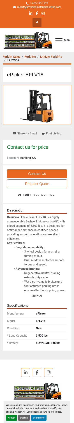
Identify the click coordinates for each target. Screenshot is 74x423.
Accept (11, 417)
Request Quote (37, 184)
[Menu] (59, 40)
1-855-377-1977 (39, 3)
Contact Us (37, 174)
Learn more (39, 417)
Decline (24, 417)
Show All (37, 296)
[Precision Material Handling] (37, 391)
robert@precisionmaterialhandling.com (39, 7)
